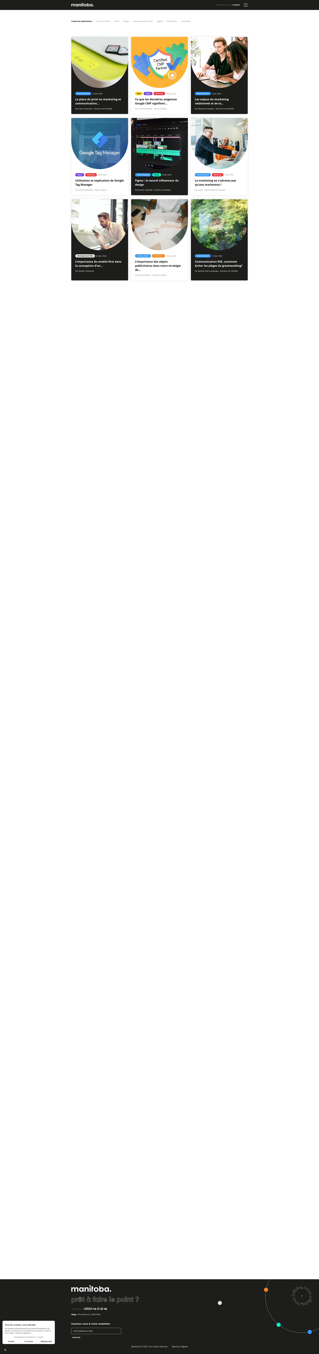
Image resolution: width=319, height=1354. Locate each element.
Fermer (11, 1341)
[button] (5, 1350)
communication (103, 21)
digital (160, 21)
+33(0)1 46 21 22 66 (95, 1309)
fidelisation (172, 21)
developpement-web (143, 21)
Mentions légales (180, 1346)
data (117, 21)
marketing (185, 21)
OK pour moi (46, 1341)
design (126, 21)
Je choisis (28, 1341)
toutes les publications (81, 21)
